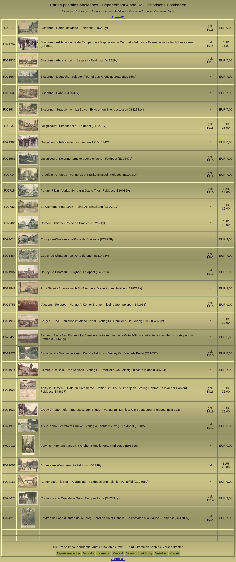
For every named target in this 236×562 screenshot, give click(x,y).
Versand (118, 553)
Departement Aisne (68, 553)
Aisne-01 (118, 17)
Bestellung (161, 553)
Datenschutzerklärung (139, 553)
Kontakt (174, 553)
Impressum (103, 553)
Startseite (88, 553)
